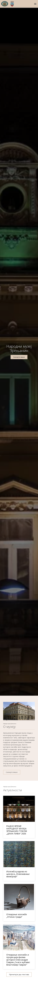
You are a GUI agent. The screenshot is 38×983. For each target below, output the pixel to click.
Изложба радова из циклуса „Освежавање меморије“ (18, 874)
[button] (35, 4)
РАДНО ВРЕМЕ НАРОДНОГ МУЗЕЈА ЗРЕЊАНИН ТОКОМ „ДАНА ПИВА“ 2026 (16, 830)
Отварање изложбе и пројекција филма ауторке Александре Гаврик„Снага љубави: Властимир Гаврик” (18, 959)
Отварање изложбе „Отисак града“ (16, 915)
